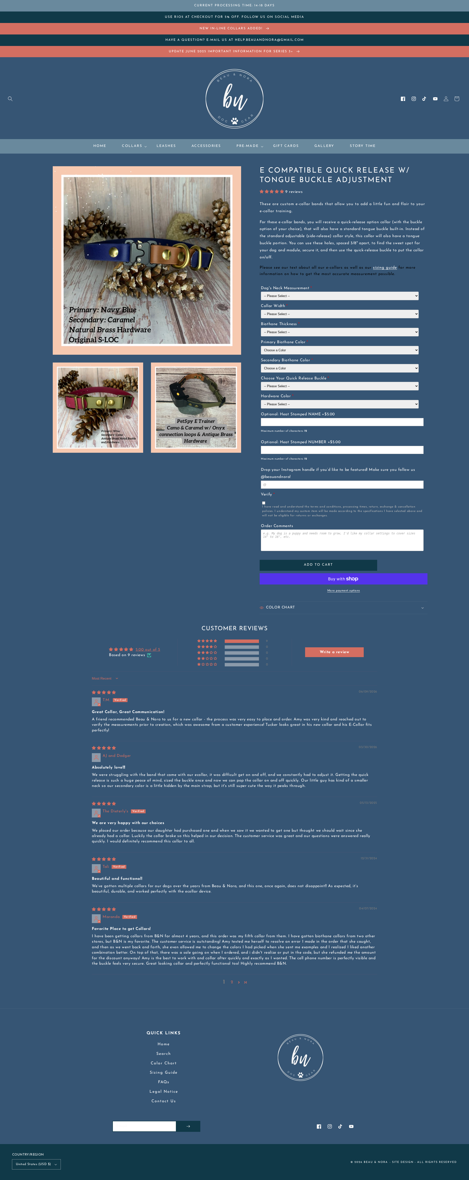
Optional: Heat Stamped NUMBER (293, 442)
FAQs (164, 1082)
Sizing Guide (164, 1073)
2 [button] (232, 982)
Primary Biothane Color (283, 342)
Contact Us (163, 1101)
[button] (10, 98)
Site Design (403, 1162)
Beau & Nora (376, 1162)
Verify (266, 494)
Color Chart (164, 1063)
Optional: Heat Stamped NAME (291, 414)
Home (164, 1044)
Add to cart (318, 565)
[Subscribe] (188, 1126)
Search (163, 1054)
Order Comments (277, 526)
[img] (104, 693)
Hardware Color (276, 396)
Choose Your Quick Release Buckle (293, 378)
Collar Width (273, 306)
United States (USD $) (33, 1164)
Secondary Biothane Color (285, 360)
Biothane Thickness (279, 324)
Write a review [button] (334, 652)
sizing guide (385, 268)
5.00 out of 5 (148, 650)
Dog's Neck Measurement (285, 288)
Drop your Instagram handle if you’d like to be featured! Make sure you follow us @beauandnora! (338, 473)
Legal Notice (163, 1092)
